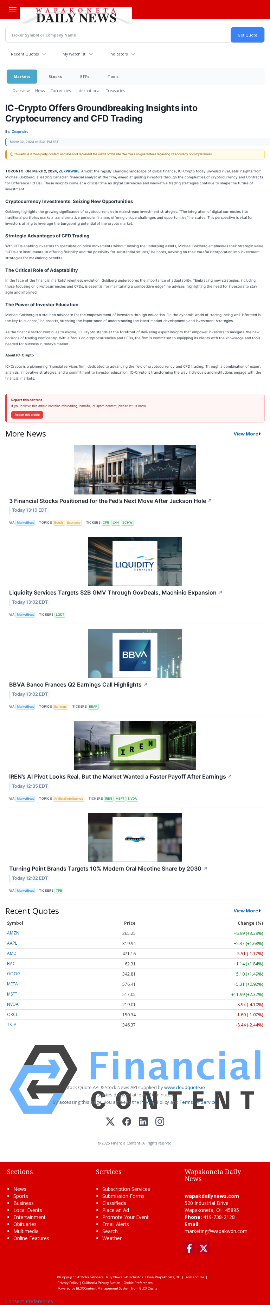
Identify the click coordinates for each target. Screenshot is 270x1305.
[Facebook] (127, 1122)
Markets (22, 76)
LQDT (60, 614)
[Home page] (76, 14)
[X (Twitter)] (110, 1122)
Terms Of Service (198, 1102)
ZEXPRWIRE (69, 171)
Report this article (27, 415)
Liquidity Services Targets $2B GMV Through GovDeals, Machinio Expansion (116, 592)
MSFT (120, 798)
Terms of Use (194, 1277)
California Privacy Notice (101, 1282)
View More (246, 434)
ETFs (84, 76)
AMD (12, 953)
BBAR (93, 706)
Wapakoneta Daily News (103, 1277)
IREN (108, 798)
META (12, 984)
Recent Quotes (25, 54)
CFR (106, 522)
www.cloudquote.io (184, 1087)
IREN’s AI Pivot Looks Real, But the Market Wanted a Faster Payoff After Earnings (120, 776)
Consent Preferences (29, 1301)
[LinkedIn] (143, 1122)
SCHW (127, 522)
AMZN (13, 933)
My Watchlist (74, 54)
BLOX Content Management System (103, 1288)
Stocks (55, 76)
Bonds (59, 522)
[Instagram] (160, 1122)
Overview (21, 90)
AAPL (12, 943)
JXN (115, 522)
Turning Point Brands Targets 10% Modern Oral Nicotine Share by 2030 (108, 868)
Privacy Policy (154, 1102)
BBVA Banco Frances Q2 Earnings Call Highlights (78, 684)
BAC (11, 963)
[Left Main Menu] (12, 9)
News (40, 90)
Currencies (60, 90)
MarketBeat (25, 522)
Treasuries (115, 90)
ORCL (12, 1014)
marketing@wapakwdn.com (216, 1231)
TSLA (12, 1025)
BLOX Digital (149, 1288)
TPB (59, 890)
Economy (74, 522)
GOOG (13, 974)
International (88, 90)
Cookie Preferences (138, 1282)
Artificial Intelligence (68, 798)
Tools (113, 76)
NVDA (132, 798)
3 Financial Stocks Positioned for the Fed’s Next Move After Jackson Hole (110, 500)
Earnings (60, 706)
